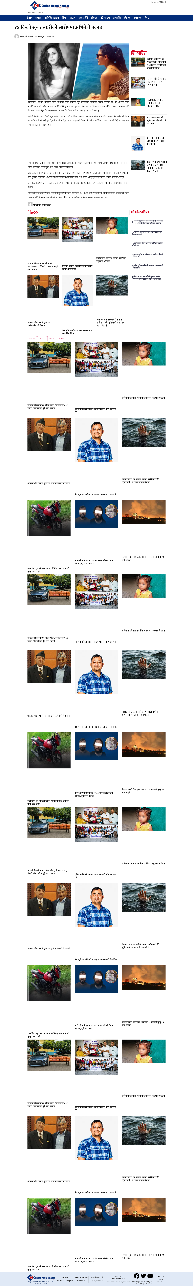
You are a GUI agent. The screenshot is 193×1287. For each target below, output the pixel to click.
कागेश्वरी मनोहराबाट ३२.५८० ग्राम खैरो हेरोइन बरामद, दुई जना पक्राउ (94, 561)
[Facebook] (137, 1276)
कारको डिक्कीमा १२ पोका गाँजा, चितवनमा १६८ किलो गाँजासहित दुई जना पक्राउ (156, 63)
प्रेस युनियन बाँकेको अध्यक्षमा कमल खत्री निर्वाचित (156, 141)
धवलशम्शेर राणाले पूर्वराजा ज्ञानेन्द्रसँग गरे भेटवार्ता (156, 120)
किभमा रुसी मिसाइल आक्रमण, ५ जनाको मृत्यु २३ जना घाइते (143, 558)
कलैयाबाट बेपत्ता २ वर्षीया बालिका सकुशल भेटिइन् (155, 103)
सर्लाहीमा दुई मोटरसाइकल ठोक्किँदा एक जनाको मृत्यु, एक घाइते (48, 569)
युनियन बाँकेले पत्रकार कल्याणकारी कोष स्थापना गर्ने (156, 82)
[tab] (32, 338)
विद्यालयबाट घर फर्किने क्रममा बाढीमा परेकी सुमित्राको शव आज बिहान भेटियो (157, 166)
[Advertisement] (78, 144)
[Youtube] (150, 1276)
